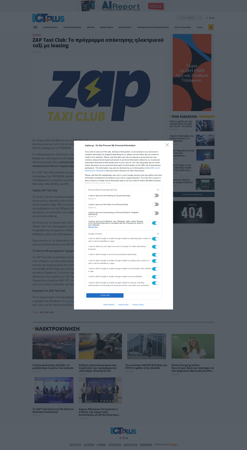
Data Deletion (108, 305)
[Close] (168, 145)
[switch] (155, 195)
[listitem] (123, 189)
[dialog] (123, 225)
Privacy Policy (138, 305)
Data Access (123, 305)
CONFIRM (105, 295)
